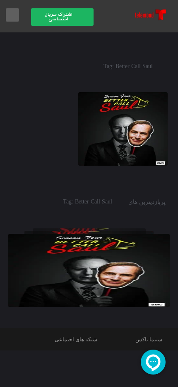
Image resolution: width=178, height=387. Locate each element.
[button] (62, 17)
